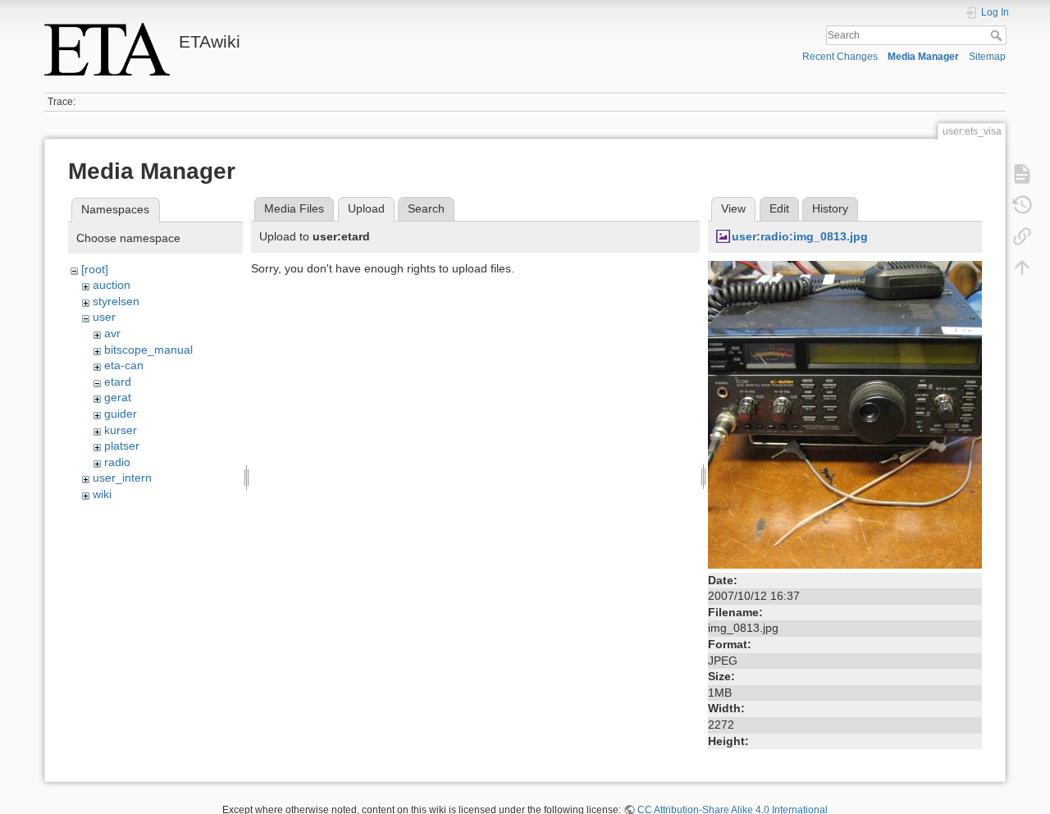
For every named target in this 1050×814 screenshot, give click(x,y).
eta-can (124, 365)
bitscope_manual (148, 349)
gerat (117, 397)
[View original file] (845, 413)
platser (121, 445)
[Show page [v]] (1022, 174)
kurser (120, 430)
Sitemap (987, 56)
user (104, 316)
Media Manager (923, 56)
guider (120, 413)
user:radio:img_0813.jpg (800, 236)
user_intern (122, 477)
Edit (779, 208)
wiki (102, 494)
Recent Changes (840, 56)
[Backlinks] (1022, 236)
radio (117, 462)
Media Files (294, 208)
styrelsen (116, 301)
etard (117, 381)
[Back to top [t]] (1022, 267)
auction (111, 284)
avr (112, 333)
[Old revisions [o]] (1022, 205)
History (830, 208)
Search (998, 35)
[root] (94, 269)
